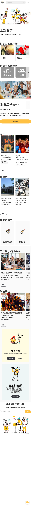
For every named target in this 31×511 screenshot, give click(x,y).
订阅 (28, 411)
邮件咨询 (20, 359)
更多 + (3, 170)
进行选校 (15, 396)
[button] (3, 23)
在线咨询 (11, 358)
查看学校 (15, 121)
